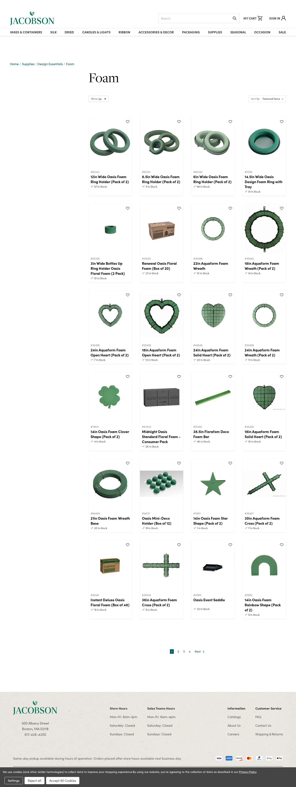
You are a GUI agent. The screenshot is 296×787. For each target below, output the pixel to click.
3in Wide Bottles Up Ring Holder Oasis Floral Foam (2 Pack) (108, 268)
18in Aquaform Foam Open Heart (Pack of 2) (161, 352)
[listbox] (274, 99)
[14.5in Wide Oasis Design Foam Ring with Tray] (264, 142)
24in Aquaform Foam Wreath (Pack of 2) (262, 352)
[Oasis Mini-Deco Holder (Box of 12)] (161, 484)
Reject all (34, 780)
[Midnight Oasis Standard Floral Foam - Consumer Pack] (161, 397)
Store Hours (118, 708)
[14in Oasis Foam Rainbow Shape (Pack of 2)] (264, 565)
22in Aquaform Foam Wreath (210, 266)
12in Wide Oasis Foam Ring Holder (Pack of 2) (110, 179)
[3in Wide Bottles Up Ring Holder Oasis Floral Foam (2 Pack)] (110, 229)
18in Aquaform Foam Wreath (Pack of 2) (262, 266)
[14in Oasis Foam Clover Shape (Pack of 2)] (110, 397)
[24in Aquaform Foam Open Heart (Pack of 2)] (110, 315)
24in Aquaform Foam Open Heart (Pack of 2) (110, 352)
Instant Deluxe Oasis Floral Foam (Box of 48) (110, 602)
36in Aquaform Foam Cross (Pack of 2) (159, 602)
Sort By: (255, 99)
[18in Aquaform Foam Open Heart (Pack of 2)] (161, 315)
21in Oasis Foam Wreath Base (110, 521)
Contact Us (263, 725)
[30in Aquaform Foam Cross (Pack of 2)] (264, 484)
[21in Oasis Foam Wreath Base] (110, 484)
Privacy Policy (247, 772)
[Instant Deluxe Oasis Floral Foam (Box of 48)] (110, 565)
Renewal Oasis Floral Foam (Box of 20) (159, 266)
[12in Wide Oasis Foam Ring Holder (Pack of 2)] (110, 142)
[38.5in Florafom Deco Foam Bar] (213, 397)
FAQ (258, 716)
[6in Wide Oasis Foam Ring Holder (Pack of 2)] (213, 142)
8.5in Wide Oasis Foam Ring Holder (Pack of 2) (161, 179)
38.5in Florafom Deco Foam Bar (211, 434)
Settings (14, 780)
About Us (234, 725)
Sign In (274, 18)
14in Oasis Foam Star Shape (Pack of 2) (210, 521)
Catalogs (234, 716)
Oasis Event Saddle (209, 599)
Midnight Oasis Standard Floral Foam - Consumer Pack (161, 436)
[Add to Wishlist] (127, 121)
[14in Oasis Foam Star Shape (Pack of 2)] (213, 484)
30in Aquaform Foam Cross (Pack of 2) (262, 521)
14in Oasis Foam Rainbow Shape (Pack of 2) (263, 604)
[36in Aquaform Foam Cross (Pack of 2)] (161, 565)
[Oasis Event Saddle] (213, 565)
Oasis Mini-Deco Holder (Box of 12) (156, 521)
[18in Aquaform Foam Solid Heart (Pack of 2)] (264, 397)
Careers (233, 734)
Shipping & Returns (269, 734)
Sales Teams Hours (161, 708)
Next (198, 651)
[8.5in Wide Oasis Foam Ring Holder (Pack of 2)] (161, 142)
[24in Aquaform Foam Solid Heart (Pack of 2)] (213, 315)
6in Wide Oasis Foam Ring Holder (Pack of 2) (212, 179)
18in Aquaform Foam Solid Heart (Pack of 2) (263, 434)
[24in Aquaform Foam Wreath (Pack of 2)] (264, 315)
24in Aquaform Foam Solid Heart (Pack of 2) (212, 352)
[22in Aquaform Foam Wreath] (213, 229)
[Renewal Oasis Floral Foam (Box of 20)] (161, 229)
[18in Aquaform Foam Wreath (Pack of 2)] (264, 229)
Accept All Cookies (62, 780)
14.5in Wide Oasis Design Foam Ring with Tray (263, 181)
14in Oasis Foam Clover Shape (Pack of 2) (110, 434)
